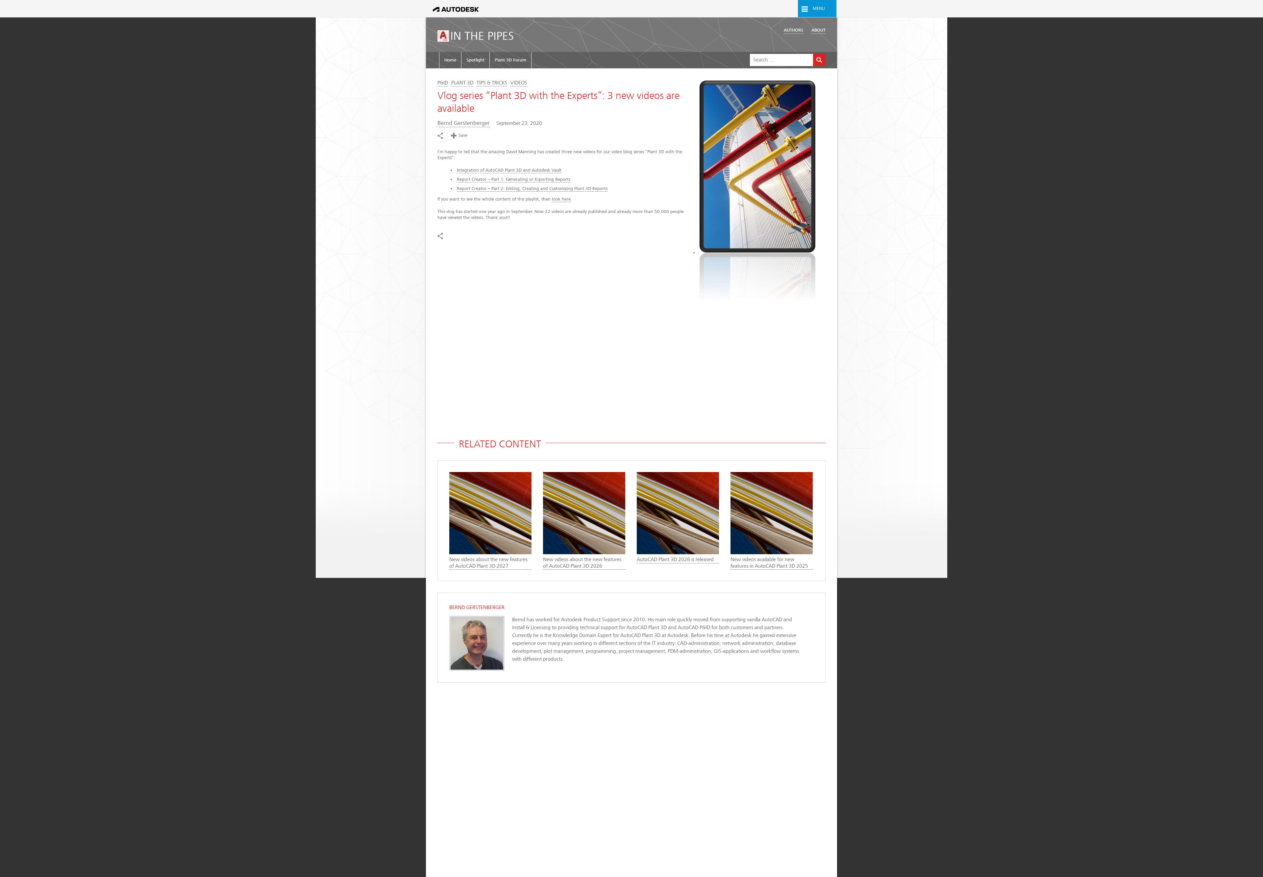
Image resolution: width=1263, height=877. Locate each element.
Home (450, 60)
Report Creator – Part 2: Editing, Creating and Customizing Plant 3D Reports (532, 188)
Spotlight (475, 60)
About (818, 30)
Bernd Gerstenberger (463, 123)
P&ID (442, 83)
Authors (793, 30)
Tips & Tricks (492, 83)
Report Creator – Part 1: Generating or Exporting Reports (513, 179)
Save (462, 135)
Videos (518, 83)
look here (561, 199)
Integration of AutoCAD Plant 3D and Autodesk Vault (509, 170)
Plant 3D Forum (510, 60)
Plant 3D (462, 83)
